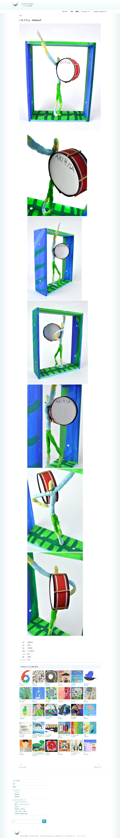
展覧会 (77, 11)
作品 (72, 11)
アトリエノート (86, 11)
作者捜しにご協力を (20, 809)
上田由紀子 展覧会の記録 (21, 813)
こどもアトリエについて (99, 11)
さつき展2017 (31, 651)
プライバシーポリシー (81, 836)
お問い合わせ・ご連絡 (20, 811)
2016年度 (30, 648)
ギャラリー (65, 11)
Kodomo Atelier (27, 4)
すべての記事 (16, 780)
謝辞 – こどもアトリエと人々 (22, 804)
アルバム (17, 792)
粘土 (29, 654)
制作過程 (17, 794)
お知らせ (17, 806)
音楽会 (29, 657)
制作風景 (17, 796)
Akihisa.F (30, 642)
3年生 (29, 645)
